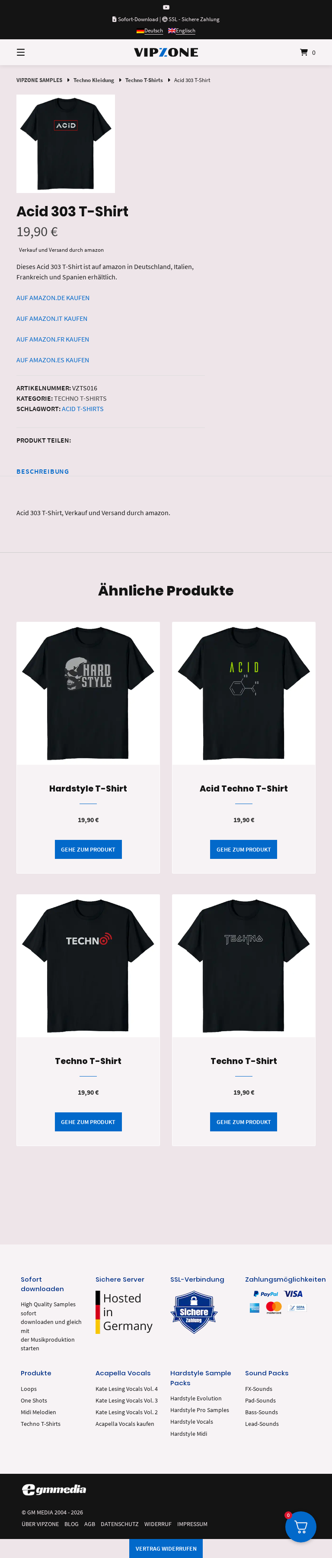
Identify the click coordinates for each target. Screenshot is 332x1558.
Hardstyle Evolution (196, 1398)
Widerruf (158, 1524)
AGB (89, 1524)
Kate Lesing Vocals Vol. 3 (127, 1400)
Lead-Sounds (262, 1424)
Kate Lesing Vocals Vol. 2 (127, 1412)
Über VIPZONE (40, 1524)
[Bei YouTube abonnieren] (166, 7)
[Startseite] (166, 52)
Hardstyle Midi (188, 1434)
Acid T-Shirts (83, 408)
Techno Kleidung (93, 79)
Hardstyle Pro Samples (199, 1410)
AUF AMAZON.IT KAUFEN (51, 318)
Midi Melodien (38, 1412)
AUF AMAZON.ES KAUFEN (52, 359)
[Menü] (35, 52)
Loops (29, 1389)
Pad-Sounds (260, 1400)
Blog (71, 1524)
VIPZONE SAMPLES (39, 79)
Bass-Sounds (261, 1412)
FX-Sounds (258, 1389)
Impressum (192, 1524)
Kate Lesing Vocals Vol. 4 (127, 1389)
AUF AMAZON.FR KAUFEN (52, 339)
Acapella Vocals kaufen (125, 1424)
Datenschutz (120, 1524)
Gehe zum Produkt (88, 849)
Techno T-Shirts (144, 79)
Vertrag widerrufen (166, 1548)
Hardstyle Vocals (191, 1421)
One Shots (34, 1400)
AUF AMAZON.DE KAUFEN (52, 297)
